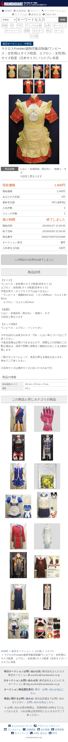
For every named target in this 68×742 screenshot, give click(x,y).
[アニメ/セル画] (33, 25)
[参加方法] (35, 14)
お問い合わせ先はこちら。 (41, 702)
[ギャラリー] (59, 25)
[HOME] (7, 10)
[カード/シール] (13, 31)
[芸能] (27, 31)
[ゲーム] (59, 31)
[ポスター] (38, 31)
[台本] (47, 25)
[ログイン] (34, 10)
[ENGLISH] (49, 14)
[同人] (49, 31)
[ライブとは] (19, 14)
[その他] (34, 36)
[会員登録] (20, 10)
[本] (12, 25)
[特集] (5, 25)
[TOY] (20, 25)
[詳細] (16, 248)
